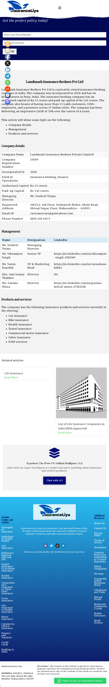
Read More (11, 377)
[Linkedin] (63, 546)
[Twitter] (51, 546)
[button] (59, 8)
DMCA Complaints (100, 567)
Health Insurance (7, 576)
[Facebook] (45, 546)
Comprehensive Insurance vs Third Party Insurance (8, 588)
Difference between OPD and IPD (7, 556)
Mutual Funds (98, 598)
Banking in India (7, 650)
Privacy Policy (98, 534)
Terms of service (99, 541)
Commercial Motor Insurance (7, 626)
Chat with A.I (55, 480)
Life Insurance (13, 373)
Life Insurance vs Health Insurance (7, 608)
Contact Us (100, 528)
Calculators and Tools (100, 591)
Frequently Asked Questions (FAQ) (100, 581)
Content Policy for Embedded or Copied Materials (100, 557)
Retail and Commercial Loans (100, 606)
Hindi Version (98, 621)
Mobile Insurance (100, 614)
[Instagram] (57, 546)
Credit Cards (5, 643)
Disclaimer (100, 547)
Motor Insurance (7, 618)
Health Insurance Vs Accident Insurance (8, 567)
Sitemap (99, 573)
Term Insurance (7, 599)
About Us (99, 523)
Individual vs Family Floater (7, 538)
